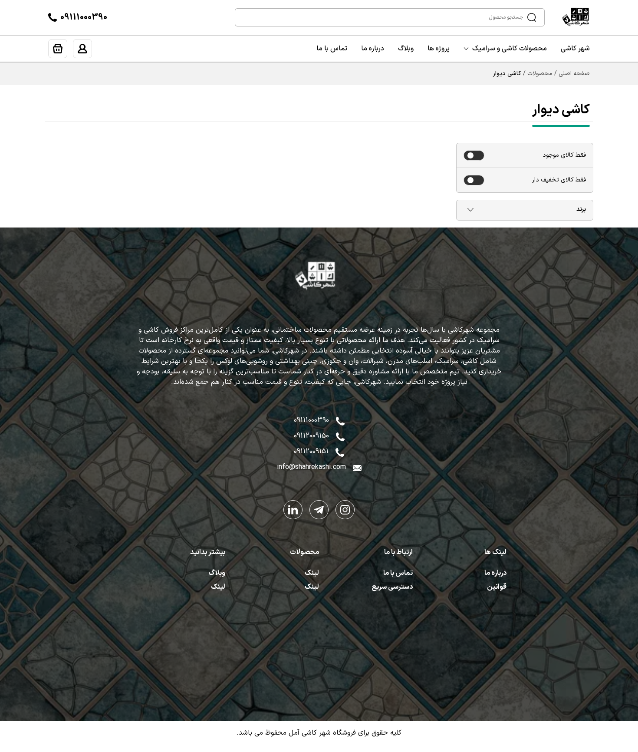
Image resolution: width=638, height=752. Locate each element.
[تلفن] (52, 17)
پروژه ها (439, 48)
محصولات (539, 73)
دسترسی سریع (392, 587)
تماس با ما (331, 48)
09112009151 (311, 451)
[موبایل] (340, 436)
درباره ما (372, 48)
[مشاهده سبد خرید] (57, 48)
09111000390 (83, 17)
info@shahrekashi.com (311, 467)
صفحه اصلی (574, 73)
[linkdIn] (293, 509)
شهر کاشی (575, 48)
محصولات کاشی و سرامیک (509, 48)
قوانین (496, 587)
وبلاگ (406, 48)
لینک (312, 573)
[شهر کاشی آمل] (579, 17)
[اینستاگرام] (345, 509)
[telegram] (319, 509)
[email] (357, 467)
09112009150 (311, 436)
